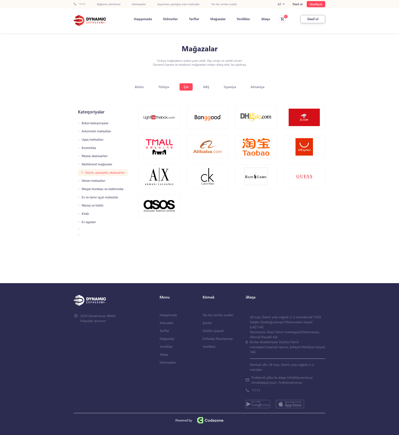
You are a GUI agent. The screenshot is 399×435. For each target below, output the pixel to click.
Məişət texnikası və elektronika (102, 189)
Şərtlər (207, 323)
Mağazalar (218, 19)
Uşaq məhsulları (92, 139)
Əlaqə (265, 19)
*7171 (82, 4)
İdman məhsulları (93, 181)
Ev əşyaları (89, 222)
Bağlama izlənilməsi (109, 4)
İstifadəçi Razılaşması (218, 338)
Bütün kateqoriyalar (95, 123)
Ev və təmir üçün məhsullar (100, 197)
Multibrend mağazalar (97, 164)
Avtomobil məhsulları (96, 131)
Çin (186, 87)
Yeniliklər (243, 19)
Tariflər (194, 19)
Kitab (85, 214)
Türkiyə (163, 87)
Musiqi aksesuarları (95, 156)
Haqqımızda (143, 19)
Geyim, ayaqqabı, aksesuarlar (105, 172)
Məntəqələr (139, 4)
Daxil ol (298, 4)
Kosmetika (89, 148)
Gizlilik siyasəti (213, 330)
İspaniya (230, 87)
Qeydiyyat (316, 4)
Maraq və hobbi (92, 205)
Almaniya (257, 87)
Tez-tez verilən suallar (224, 4)
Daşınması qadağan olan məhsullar (178, 4)
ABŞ (206, 87)
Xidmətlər (170, 19)
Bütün (139, 87)
